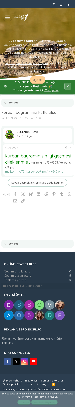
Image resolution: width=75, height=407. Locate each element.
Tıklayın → (51, 90)
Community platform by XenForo (34, 389)
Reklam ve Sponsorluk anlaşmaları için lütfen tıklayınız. (32, 341)
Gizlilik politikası (12, 384)
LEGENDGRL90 (14, 118)
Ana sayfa (42, 384)
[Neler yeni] (68, 4)
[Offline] (6, 132)
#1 (71, 147)
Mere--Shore (13, 380)
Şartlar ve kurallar (52, 380)
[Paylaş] (65, 147)
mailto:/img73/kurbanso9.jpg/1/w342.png (34, 171)
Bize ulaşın (31, 380)
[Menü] (7, 17)
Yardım (29, 384)
